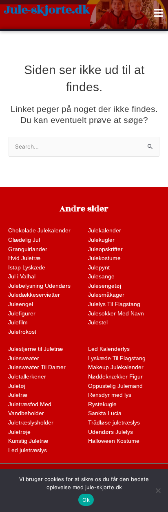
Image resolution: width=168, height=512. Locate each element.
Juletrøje (19, 432)
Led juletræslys (27, 450)
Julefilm (18, 322)
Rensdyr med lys (109, 395)
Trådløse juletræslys (114, 423)
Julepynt (99, 268)
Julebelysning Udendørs (39, 286)
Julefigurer (21, 314)
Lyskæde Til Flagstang (117, 358)
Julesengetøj (104, 286)
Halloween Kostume (113, 441)
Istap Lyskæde (26, 268)
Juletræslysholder (30, 423)
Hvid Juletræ (24, 258)
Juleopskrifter (105, 249)
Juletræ (17, 395)
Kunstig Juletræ (28, 441)
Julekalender (104, 231)
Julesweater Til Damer (37, 367)
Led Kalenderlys (109, 349)
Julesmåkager (106, 295)
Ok (86, 500)
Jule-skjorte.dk (47, 10)
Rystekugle (102, 404)
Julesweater (23, 358)
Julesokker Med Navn (116, 314)
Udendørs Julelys (110, 432)
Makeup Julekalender (116, 367)
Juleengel (20, 304)
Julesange (101, 277)
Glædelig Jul (24, 240)
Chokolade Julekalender (39, 231)
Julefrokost (22, 332)
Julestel (98, 322)
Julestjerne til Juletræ (35, 349)
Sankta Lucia (105, 413)
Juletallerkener (27, 377)
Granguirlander (27, 249)
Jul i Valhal (21, 277)
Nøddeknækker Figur (115, 377)
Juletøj (16, 386)
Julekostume (104, 258)
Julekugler (101, 240)
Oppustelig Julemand (115, 386)
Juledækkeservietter (34, 295)
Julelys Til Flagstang (114, 304)
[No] (158, 490)
